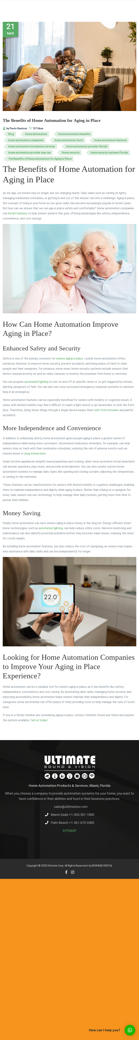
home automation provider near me (29, 152)
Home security (70, 152)
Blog (11, 134)
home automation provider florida (86, 146)
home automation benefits (74, 134)
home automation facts (69, 140)
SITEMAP (69, 831)
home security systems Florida (109, 152)
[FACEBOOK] (66, 872)
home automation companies (25, 140)
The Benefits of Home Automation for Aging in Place (52, 120)
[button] (130, 1030)
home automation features (110, 140)
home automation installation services (31, 146)
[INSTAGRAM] (73, 872)
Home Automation (36, 134)
